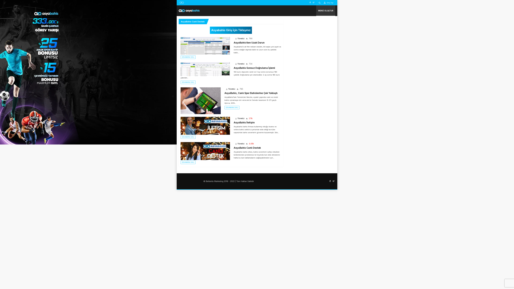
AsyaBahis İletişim (244, 122)
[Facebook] (310, 2)
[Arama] (319, 2)
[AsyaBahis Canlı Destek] (205, 151)
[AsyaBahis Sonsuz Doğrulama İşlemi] (205, 69)
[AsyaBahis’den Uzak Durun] (205, 45)
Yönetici (240, 38)
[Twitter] (313, 2)
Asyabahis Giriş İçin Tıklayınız (231, 30)
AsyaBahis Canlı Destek (247, 147)
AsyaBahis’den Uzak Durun (249, 42)
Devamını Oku (188, 57)
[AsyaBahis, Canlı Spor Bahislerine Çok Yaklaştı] (201, 100)
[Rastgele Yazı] (182, 2)
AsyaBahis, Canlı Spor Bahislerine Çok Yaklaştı (250, 93)
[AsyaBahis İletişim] (205, 125)
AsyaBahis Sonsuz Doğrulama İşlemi (254, 67)
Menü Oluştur (325, 10)
